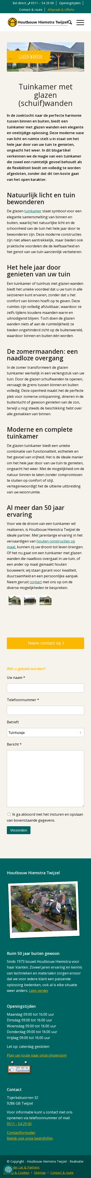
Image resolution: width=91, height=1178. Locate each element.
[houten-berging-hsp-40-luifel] (45, 600)
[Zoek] (67, 22)
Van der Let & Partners (23, 1167)
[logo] (38, 22)
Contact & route (30, 9)
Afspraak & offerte (61, 9)
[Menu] (78, 22)
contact (36, 582)
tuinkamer (33, 211)
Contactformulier (21, 1132)
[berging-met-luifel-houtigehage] (30, 600)
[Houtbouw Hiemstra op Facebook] (19, 1073)
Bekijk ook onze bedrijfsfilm (30, 1138)
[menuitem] (33, 3)
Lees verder (38, 990)
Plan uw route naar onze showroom (36, 1055)
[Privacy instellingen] (8, 1170)
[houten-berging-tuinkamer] (14, 600)
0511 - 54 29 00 (19, 1123)
